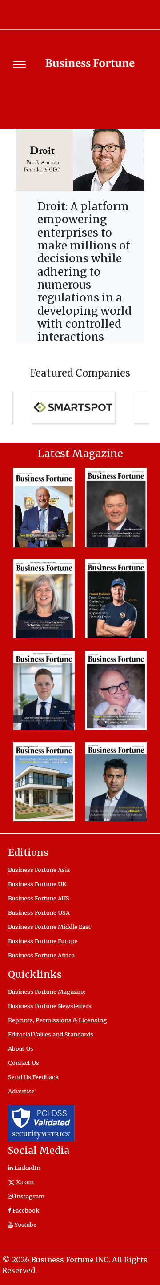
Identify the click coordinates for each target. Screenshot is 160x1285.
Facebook (25, 1210)
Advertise (21, 1091)
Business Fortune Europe (43, 940)
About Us (20, 1048)
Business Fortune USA (39, 912)
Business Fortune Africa (41, 955)
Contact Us (23, 1062)
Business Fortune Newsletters (50, 1005)
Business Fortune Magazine (47, 991)
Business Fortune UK (37, 883)
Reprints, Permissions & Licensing (57, 1020)
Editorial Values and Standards (50, 1034)
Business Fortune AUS (38, 898)
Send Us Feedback (33, 1076)
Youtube (24, 1224)
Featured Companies (80, 373)
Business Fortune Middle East (49, 926)
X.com (24, 1181)
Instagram (28, 1196)
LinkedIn (26, 1167)
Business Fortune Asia (39, 869)
